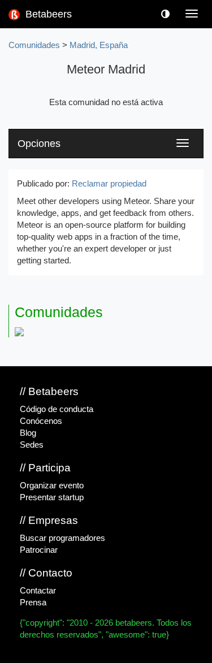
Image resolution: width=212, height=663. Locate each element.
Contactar (38, 590)
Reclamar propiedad (109, 183)
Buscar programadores (62, 538)
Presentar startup (52, 497)
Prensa (33, 602)
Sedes (32, 444)
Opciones (39, 143)
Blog (28, 432)
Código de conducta (56, 409)
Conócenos (41, 421)
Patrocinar (39, 549)
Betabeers (47, 14)
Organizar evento (52, 485)
